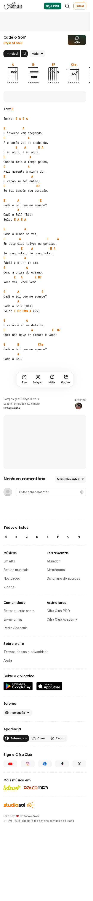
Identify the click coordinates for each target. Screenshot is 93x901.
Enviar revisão (11, 408)
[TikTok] (62, 763)
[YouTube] (10, 763)
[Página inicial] (13, 6)
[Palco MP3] (36, 787)
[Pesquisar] (67, 6)
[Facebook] (45, 763)
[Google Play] (18, 686)
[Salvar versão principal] (24, 53)
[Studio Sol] (18, 805)
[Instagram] (28, 763)
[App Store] (49, 686)
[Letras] (12, 787)
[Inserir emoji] (81, 492)
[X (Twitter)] (79, 763)
